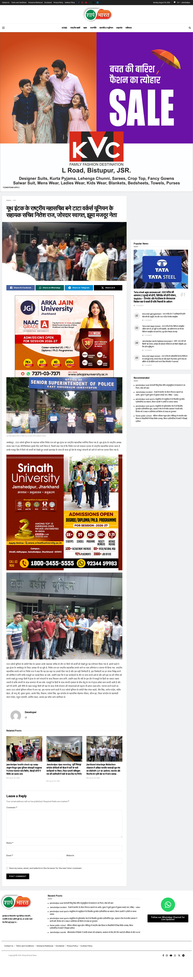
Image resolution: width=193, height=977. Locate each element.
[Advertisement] (161, 216)
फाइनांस (119, 28)
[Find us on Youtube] (86, 2)
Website (70, 855)
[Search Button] (190, 28)
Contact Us (5, 3)
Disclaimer (48, 3)
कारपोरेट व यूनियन (106, 28)
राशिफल (128, 28)
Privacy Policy (58, 3)
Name (10, 843)
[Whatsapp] (168, 905)
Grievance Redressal (35, 3)
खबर (85, 28)
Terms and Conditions (19, 3)
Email (9, 855)
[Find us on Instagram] (82, 2)
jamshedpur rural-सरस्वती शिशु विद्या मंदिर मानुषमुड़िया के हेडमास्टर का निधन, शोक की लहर (81, 903)
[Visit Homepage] (96, 14)
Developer (31, 712)
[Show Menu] (3, 28)
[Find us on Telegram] (98, 2)
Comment (11, 807)
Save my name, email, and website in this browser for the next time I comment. (45, 868)
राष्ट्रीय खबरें (75, 28)
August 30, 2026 (14, 778)
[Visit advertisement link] (96, 112)
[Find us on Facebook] (78, 2)
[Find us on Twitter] (94, 2)
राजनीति (93, 28)
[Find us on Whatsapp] (90, 2)
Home (64, 28)
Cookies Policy (70, 3)
